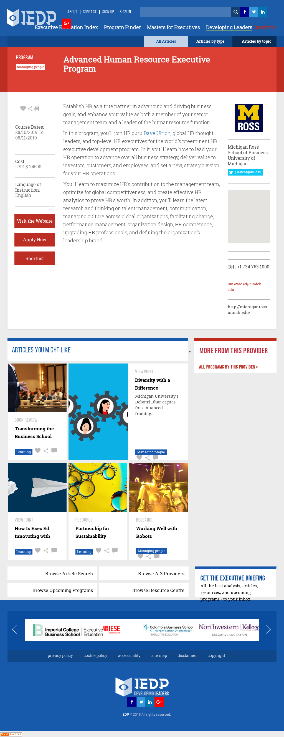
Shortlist (35, 258)
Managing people (151, 452)
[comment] (53, 451)
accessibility (129, 655)
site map (159, 655)
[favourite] (23, 108)
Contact (90, 12)
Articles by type (210, 41)
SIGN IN (125, 12)
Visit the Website (35, 221)
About (72, 12)
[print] (36, 108)
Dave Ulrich (157, 133)
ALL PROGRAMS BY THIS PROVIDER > (228, 367)
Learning (23, 451)
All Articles (166, 41)
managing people (30, 67)
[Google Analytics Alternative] (11, 733)
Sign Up (108, 12)
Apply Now (34, 240)
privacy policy (60, 655)
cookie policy (95, 655)
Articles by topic (256, 41)
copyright (216, 655)
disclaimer (187, 655)
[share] (30, 108)
